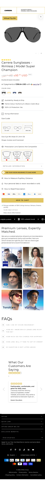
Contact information (22, 475)
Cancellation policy (36, 475)
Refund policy (13, 472)
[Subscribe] (42, 438)
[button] (23, 84)
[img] (23, 373)
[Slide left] (36, 53)
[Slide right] (41, 53)
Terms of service (33, 472)
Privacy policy (23, 472)
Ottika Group (25, 470)
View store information (12, 213)
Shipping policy (10, 475)
